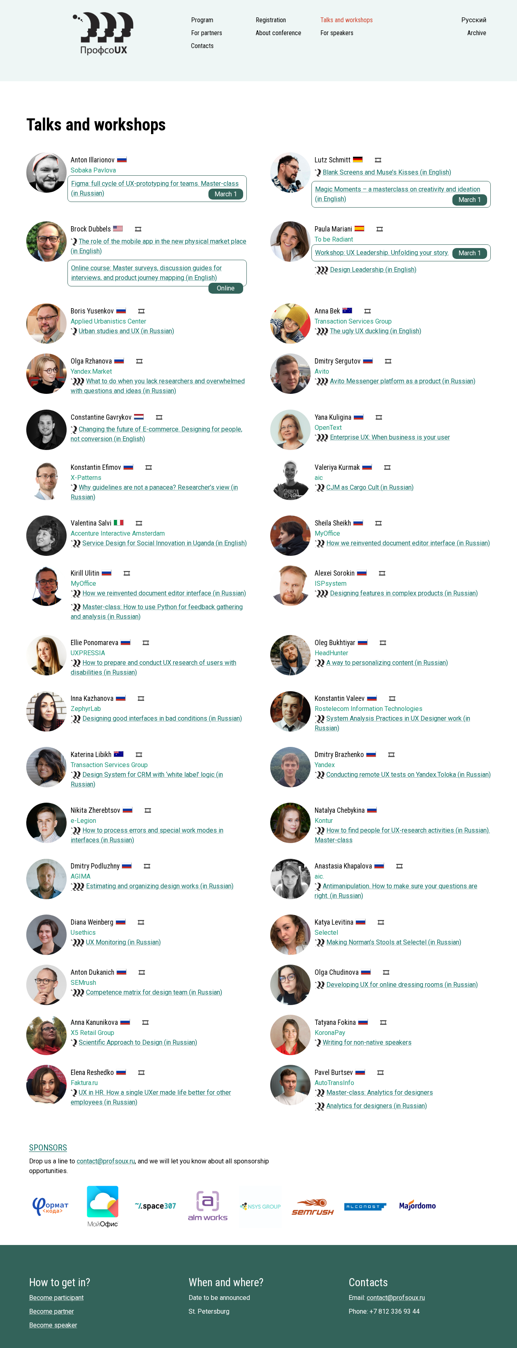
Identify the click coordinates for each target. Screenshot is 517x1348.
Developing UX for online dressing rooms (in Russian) (402, 984)
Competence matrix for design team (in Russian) (154, 992)
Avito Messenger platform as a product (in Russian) (402, 381)
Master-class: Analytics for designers (379, 1092)
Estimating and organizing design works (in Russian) (159, 886)
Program (202, 20)
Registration (271, 20)
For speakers (336, 33)
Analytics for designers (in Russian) (376, 1106)
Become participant (56, 1298)
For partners (206, 33)
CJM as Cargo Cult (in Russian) (370, 487)
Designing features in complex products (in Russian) (404, 593)
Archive (476, 33)
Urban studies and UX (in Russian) (126, 331)
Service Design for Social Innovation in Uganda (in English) (164, 543)
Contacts (202, 46)
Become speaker (53, 1325)
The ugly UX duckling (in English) (375, 331)
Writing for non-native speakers (367, 1042)
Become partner (51, 1311)
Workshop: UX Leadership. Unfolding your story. (382, 253)
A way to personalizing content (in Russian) (387, 663)
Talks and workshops (346, 20)
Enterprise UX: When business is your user (390, 437)
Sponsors (48, 1147)
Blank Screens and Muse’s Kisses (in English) (387, 172)
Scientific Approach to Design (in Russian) (138, 1042)
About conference (278, 33)
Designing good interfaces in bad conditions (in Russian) (162, 718)
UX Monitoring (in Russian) (123, 942)
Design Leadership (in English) (373, 269)
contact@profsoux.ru (106, 1161)
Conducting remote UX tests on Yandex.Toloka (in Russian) (408, 774)
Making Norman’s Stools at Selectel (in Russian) (393, 942)
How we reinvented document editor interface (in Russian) (408, 543)
